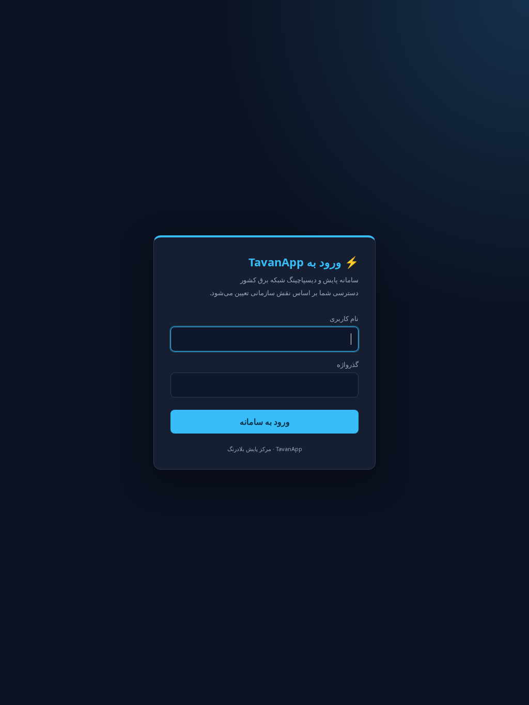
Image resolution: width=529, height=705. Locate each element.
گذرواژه (348, 364)
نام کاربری (344, 318)
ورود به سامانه (265, 421)
